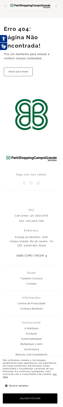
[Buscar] (5, 6)
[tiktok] (38, 183)
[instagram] (31, 183)
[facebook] (24, 183)
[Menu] (56, 6)
